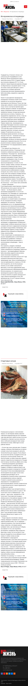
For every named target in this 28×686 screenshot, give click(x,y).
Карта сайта (8, 683)
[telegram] (9, 673)
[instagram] (4, 673)
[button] (2, 7)
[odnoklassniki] (7, 673)
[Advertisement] (14, 59)
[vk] (12, 673)
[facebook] (2, 673)
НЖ (2, 11)
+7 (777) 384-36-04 (7, 670)
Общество (6, 11)
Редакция (3, 683)
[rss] (14, 673)
